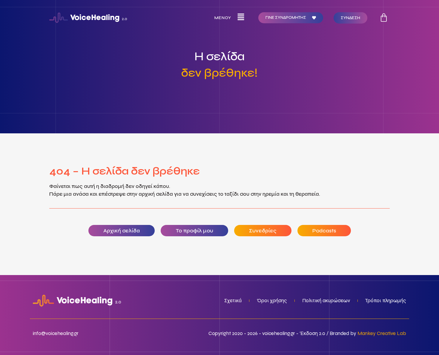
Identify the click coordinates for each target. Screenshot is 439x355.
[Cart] (384, 18)
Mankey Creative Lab (381, 333)
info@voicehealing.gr (56, 333)
